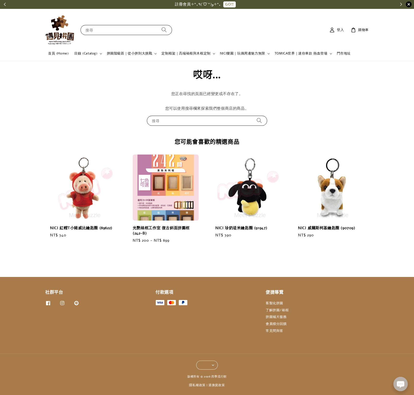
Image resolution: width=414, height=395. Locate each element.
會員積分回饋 (276, 324)
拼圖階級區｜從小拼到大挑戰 (129, 53)
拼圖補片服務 (276, 317)
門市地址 (344, 53)
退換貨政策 (216, 385)
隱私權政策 (197, 385)
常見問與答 (274, 331)
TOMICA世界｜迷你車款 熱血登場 (301, 53)
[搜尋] (164, 30)
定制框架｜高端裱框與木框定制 (185, 53)
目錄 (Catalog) (85, 53)
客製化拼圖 (274, 303)
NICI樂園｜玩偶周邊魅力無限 (242, 53)
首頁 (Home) (58, 53)
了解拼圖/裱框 (277, 310)
